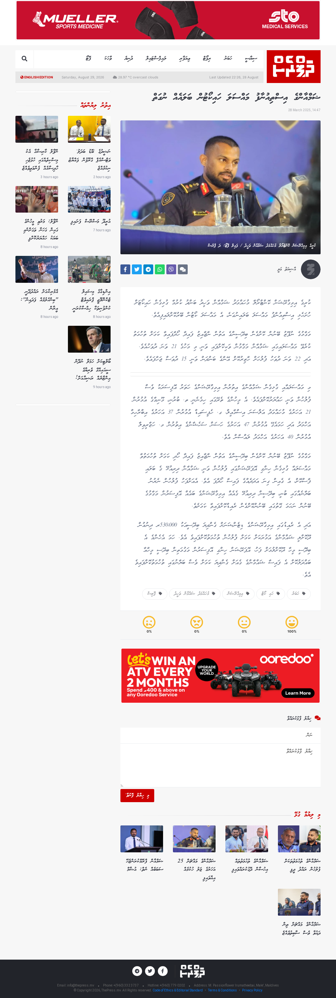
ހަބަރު (228, 58)
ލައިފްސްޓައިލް (156, 58)
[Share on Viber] (171, 269)
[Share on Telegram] (148, 269)
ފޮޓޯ (88, 58)
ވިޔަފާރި (184, 58)
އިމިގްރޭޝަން (236, 593)
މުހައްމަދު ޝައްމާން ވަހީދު (193, 593)
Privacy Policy (252, 990)
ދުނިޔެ (129, 58)
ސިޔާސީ (251, 58)
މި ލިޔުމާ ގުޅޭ (307, 815)
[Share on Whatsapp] (160, 269)
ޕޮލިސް (153, 593)
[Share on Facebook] (125, 269)
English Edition (38, 77)
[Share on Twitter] (137, 269)
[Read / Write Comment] (183, 269)
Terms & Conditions (222, 990)
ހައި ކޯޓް (269, 593)
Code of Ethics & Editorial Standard (178, 990)
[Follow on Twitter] (150, 971)
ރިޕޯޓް (207, 58)
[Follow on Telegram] (137, 971)
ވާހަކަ (108, 58)
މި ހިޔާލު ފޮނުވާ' (137, 796)
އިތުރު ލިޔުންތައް (95, 106)
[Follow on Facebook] (163, 971)
